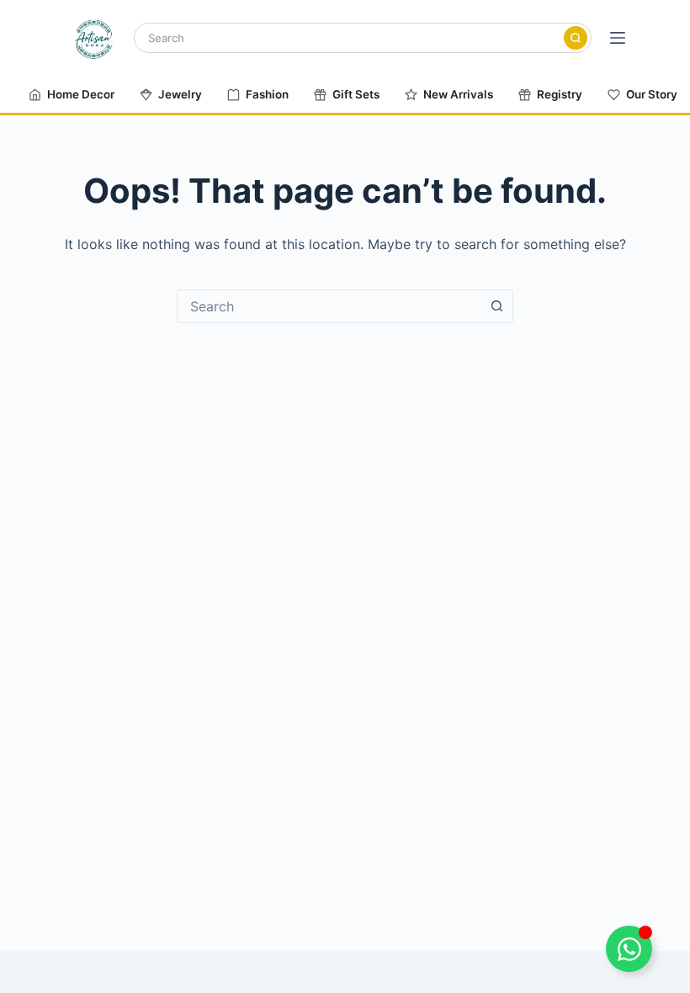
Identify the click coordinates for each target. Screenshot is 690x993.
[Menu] (617, 37)
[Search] (575, 38)
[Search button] (496, 306)
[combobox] (329, 306)
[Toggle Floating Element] (629, 949)
